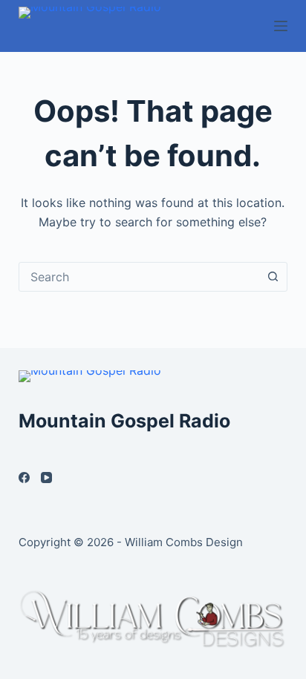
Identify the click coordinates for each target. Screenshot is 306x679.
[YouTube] (46, 477)
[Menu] (280, 26)
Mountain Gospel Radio (124, 421)
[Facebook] (24, 477)
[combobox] (139, 277)
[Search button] (272, 277)
